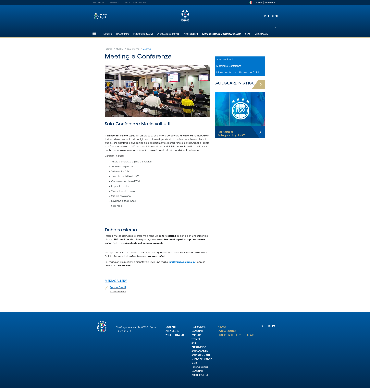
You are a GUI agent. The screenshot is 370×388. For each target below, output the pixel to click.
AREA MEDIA (172, 331)
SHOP (194, 364)
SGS (194, 343)
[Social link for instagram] (272, 16)
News (247, 34)
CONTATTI (170, 327)
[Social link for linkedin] (276, 16)
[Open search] (276, 28)
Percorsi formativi (143, 34)
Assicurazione (139, 3)
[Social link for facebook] (268, 16)
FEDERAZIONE (199, 327)
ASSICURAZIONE (200, 375)
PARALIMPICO (199, 347)
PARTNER (196, 335)
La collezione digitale (168, 34)
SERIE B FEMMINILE (201, 355)
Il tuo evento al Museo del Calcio (221, 34)
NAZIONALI (197, 331)
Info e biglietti (191, 34)
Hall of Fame (122, 34)
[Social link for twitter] (265, 16)
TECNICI (196, 339)
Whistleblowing (99, 3)
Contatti (126, 3)
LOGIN (259, 3)
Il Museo (107, 34)
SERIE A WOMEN (200, 351)
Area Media (115, 3)
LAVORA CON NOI (227, 331)
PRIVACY (222, 327)
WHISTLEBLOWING (174, 335)
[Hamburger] (94, 33)
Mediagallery (261, 34)
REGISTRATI (270, 3)
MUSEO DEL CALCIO (202, 360)
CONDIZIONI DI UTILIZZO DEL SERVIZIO (237, 335)
